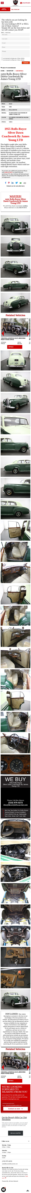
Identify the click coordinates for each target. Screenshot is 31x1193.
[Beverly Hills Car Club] (15, 6)
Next (28, 333)
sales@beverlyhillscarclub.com (13, 1105)
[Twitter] (17, 182)
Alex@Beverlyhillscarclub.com (15, 805)
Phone (4, 1103)
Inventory (10, 70)
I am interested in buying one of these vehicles (13, 58)
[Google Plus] (8, 182)
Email (4, 1105)
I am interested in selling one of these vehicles (13, 60)
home (2, 70)
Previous (2, 333)
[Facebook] (5, 182)
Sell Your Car (15, 9)
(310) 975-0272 (8, 172)
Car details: (19, 70)
